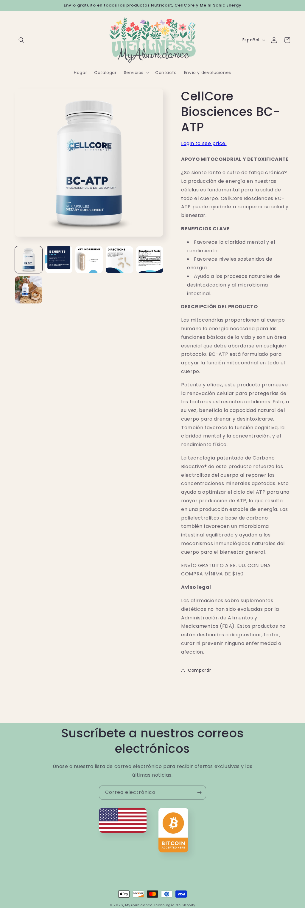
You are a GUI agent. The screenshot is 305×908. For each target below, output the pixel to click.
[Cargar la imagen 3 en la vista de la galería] (89, 259)
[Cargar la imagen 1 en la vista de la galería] (28, 259)
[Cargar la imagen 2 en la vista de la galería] (59, 259)
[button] (21, 40)
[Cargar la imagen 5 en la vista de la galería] (150, 259)
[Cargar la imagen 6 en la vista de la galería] (28, 289)
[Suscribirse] (199, 793)
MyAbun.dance (138, 905)
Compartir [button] (199, 670)
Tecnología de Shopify (175, 905)
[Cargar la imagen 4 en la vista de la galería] (119, 259)
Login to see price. (203, 143)
